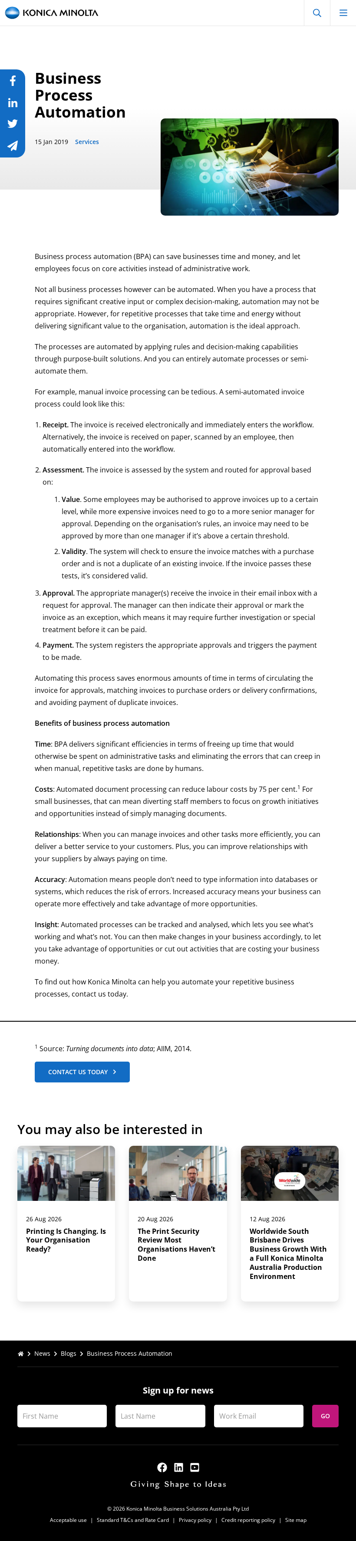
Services (87, 142)
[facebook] (162, 1467)
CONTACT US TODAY (78, 1072)
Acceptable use (68, 1520)
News (42, 1353)
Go (325, 1416)
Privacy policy (195, 1520)
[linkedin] (178, 1467)
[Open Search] (317, 13)
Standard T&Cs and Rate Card (133, 1520)
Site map (296, 1520)
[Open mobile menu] (343, 13)
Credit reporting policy (248, 1520)
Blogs (68, 1353)
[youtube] (194, 1467)
